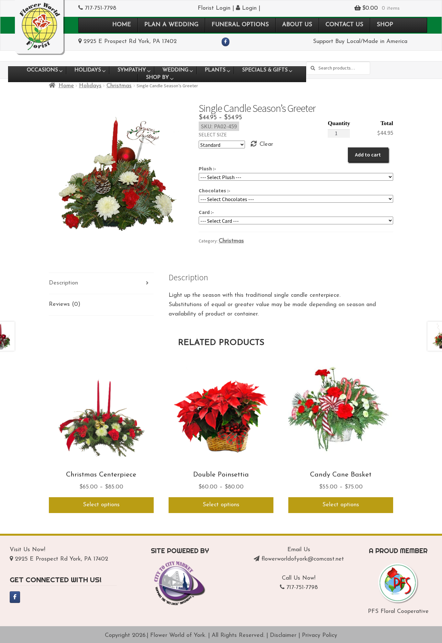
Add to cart (368, 154)
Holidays (90, 86)
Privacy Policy (319, 635)
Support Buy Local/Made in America (360, 42)
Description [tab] (63, 283)
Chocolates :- (214, 190)
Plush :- (207, 168)
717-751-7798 (100, 8)
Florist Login (214, 8)
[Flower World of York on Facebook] (226, 42)
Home (66, 86)
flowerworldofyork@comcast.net (302, 559)
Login (248, 8)
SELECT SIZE (213, 134)
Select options (101, 505)
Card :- (206, 212)
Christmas (119, 86)
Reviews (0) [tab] (64, 304)
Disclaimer (283, 635)
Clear (266, 144)
